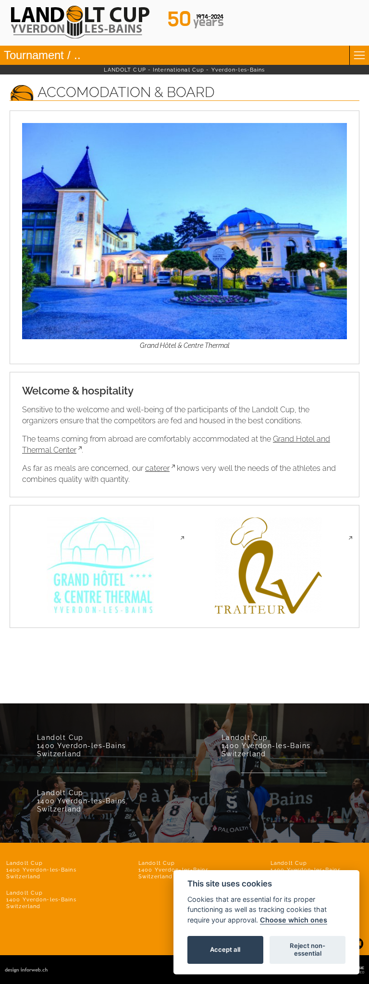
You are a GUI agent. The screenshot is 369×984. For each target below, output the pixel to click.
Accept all (225, 949)
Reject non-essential (307, 949)
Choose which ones (293, 920)
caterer (157, 468)
